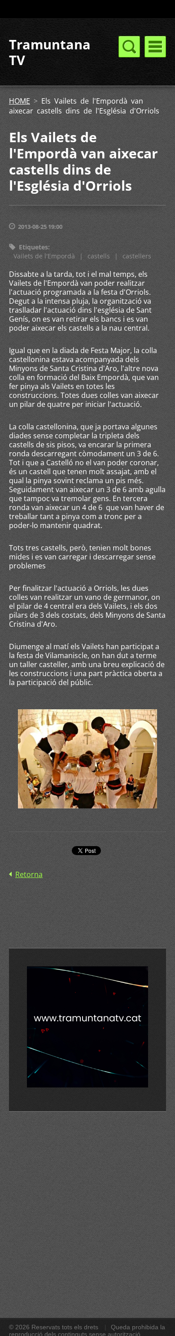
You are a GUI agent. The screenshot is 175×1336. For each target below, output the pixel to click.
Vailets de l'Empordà (44, 256)
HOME (19, 101)
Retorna (29, 874)
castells (99, 256)
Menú (155, 46)
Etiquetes (33, 247)
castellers (136, 256)
